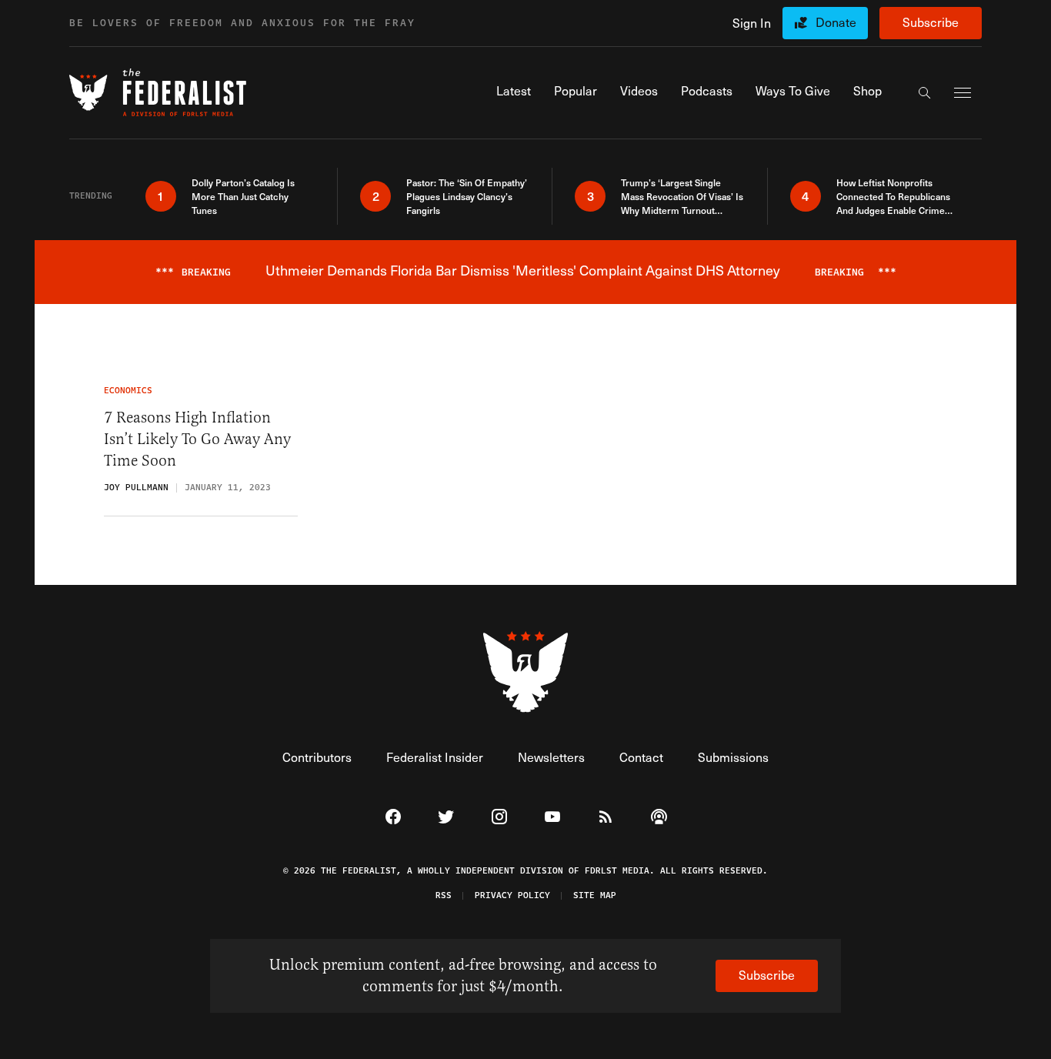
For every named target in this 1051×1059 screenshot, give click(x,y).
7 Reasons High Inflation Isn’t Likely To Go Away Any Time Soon (197, 439)
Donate (836, 22)
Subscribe (931, 22)
